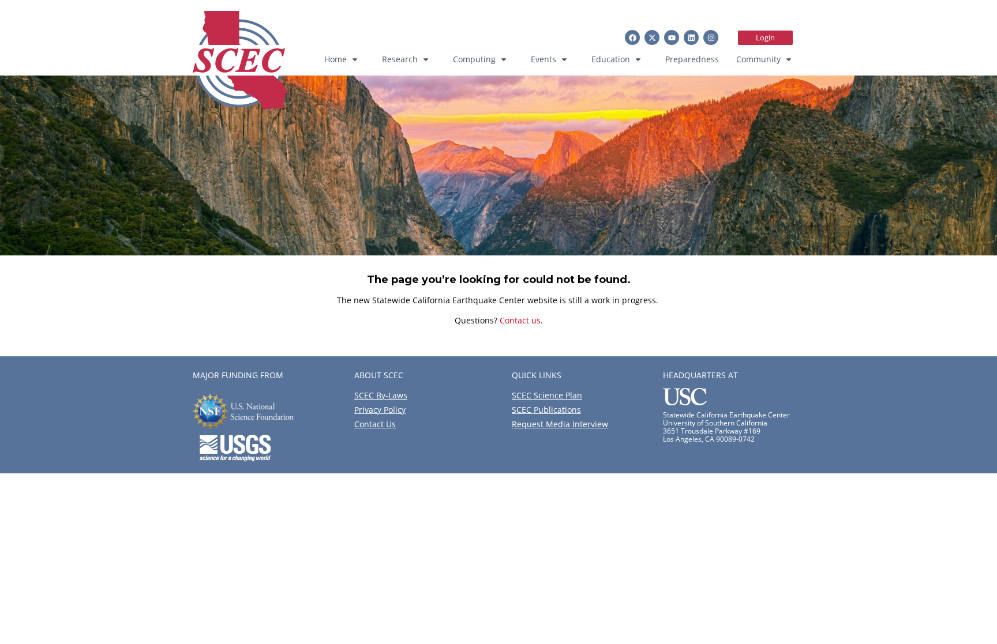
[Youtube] (671, 37)
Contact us (520, 320)
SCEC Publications (546, 409)
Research (400, 59)
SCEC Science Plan (547, 395)
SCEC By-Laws (380, 395)
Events (543, 59)
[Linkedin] (691, 37)
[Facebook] (632, 37)
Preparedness (692, 59)
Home (335, 59)
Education (610, 59)
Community (758, 59)
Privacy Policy (380, 409)
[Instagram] (710, 37)
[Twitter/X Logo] (651, 37)
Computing (474, 59)
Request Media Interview (560, 424)
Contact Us (375, 424)
